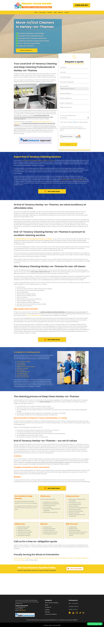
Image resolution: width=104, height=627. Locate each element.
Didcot (52, 558)
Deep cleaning (21, 363)
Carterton (58, 558)
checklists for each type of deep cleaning (72, 179)
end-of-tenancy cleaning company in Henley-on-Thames (38, 160)
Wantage (22, 560)
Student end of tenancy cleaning (26, 366)
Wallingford (84, 558)
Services (49, 12)
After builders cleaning (23, 372)
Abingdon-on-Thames (31, 558)
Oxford (16, 558)
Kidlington (64, 558)
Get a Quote (42, 12)
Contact (66, 12)
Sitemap (47, 612)
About (46, 605)
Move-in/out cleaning (23, 377)
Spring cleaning (21, 365)
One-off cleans (21, 370)
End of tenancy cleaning (23, 361)
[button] (95, 623)
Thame (16, 560)
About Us (60, 12)
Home (35, 12)
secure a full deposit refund (33, 315)
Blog (55, 12)
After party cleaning (22, 368)
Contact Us (48, 607)
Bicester (41, 558)
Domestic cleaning (22, 373)
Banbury (21, 558)
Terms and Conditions (51, 614)
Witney (47, 558)
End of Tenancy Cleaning (51, 602)
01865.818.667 (22, 610)
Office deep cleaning (22, 375)
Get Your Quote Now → (26, 50)
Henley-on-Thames (74, 558)
